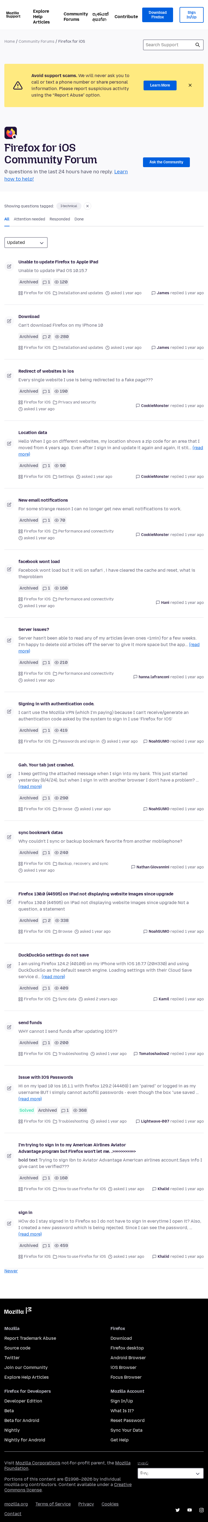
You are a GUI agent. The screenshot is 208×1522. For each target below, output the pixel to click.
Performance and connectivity (86, 531)
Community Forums (76, 16)
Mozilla (17, 1311)
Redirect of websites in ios (46, 371)
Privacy (86, 1504)
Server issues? (33, 629)
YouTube (189, 1510)
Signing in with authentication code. (56, 703)
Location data (32, 432)
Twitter (12, 1357)
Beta (9, 1410)
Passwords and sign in (78, 741)
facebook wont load (39, 561)
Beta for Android (21, 1420)
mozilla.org (16, 1504)
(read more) (30, 786)
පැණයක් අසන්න (100, 16)
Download (29, 316)
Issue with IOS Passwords (45, 1077)
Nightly (12, 1430)
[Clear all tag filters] (87, 206)
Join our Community (26, 1367)
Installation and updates (80, 293)
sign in (25, 1212)
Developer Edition (23, 1401)
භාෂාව (143, 1463)
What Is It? (122, 1410)
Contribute (126, 16)
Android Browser (128, 1357)
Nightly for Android (24, 1439)
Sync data (67, 999)
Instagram (201, 1510)
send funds (30, 1022)
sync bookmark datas (40, 832)
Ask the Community (166, 162)
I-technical (69, 206)
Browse (65, 809)
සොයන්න (197, 45)
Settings (66, 476)
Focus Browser (126, 1377)
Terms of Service (53, 1504)
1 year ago (194, 293)
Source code (17, 1348)
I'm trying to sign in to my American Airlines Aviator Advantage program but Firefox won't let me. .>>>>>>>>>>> (77, 1148)
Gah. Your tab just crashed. (46, 764)
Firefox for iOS (37, 293)
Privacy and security (77, 402)
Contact (12, 1513)
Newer (11, 1270)
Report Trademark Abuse (30, 1338)
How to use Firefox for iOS (82, 1189)
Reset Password (127, 1420)
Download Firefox (158, 15)
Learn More (160, 85)
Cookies (110, 1504)
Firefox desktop (127, 1348)
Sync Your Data (126, 1430)
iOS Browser (123, 1367)
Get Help (119, 1439)
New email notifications (43, 500)
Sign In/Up (192, 15)
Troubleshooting (73, 1053)
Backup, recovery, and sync (83, 863)
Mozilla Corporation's (37, 1462)
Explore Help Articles (41, 17)
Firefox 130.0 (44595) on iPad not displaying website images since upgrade (95, 893)
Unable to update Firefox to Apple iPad (58, 261)
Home (9, 41)
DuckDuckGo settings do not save (53, 955)
